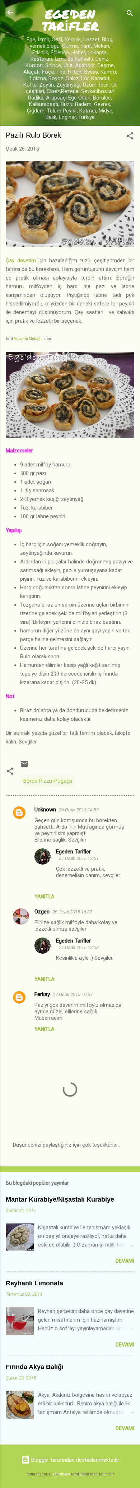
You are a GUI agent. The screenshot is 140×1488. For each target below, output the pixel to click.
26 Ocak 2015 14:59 (79, 809)
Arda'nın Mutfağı (28, 339)
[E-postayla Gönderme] (24, 766)
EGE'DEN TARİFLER (70, 19)
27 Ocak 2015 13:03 (79, 947)
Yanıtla (44, 896)
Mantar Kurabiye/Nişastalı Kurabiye (60, 1199)
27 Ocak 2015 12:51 (79, 858)
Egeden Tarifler (73, 851)
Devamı (125, 1261)
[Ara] (130, 15)
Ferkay (42, 994)
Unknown (45, 809)
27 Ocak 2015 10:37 (73, 994)
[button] (130, 137)
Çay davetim (21, 260)
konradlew (61, 1474)
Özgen (42, 911)
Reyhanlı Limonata (34, 1283)
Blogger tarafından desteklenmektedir (74, 1460)
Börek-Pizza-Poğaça (47, 781)
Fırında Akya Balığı (35, 1366)
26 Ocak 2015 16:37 (72, 912)
